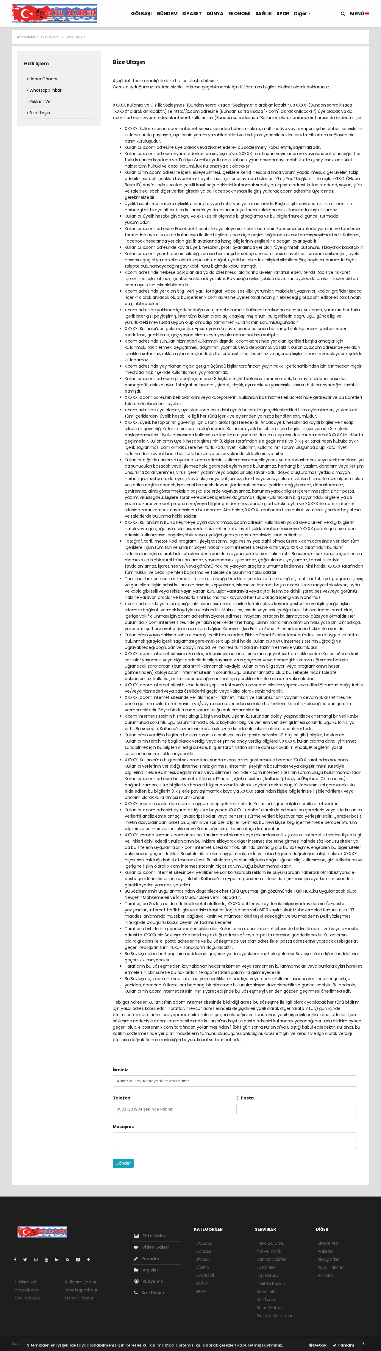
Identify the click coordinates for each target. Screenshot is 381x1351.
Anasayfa (26, 37)
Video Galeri (154, 1247)
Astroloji (325, 1275)
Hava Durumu (271, 1243)
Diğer (301, 13)
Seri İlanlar (267, 1299)
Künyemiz (152, 1281)
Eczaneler (266, 1267)
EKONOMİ (239, 13)
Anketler (326, 1251)
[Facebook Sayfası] (17, 1260)
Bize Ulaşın (39, 113)
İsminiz (120, 1070)
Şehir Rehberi (270, 1308)
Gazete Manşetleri (275, 1316)
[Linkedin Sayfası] (59, 1260)
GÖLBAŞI (141, 13)
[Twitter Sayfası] (27, 1260)
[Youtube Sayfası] (49, 1260)
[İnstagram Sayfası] (38, 1260)
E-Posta (245, 1098)
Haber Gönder (42, 79)
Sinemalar (267, 1291)
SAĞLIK (263, 13)
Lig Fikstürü (267, 1275)
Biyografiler (329, 1259)
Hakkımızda (26, 1282)
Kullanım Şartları (81, 1282)
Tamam (345, 1345)
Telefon (122, 1098)
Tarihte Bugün (271, 1283)
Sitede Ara (328, 1243)
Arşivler (150, 1270)
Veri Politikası (27, 1298)
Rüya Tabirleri (331, 1267)
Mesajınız (123, 1127)
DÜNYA (215, 13)
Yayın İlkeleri (27, 1290)
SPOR (283, 13)
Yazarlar (150, 1259)
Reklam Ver (40, 101)
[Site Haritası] (80, 1260)
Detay (319, 1345)
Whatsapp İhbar (45, 90)
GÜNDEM (167, 13)
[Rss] (70, 1260)
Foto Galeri (154, 1236)
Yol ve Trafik (269, 1251)
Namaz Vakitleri (272, 1259)
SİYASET (192, 13)
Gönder (123, 1163)
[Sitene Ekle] (91, 1260)
